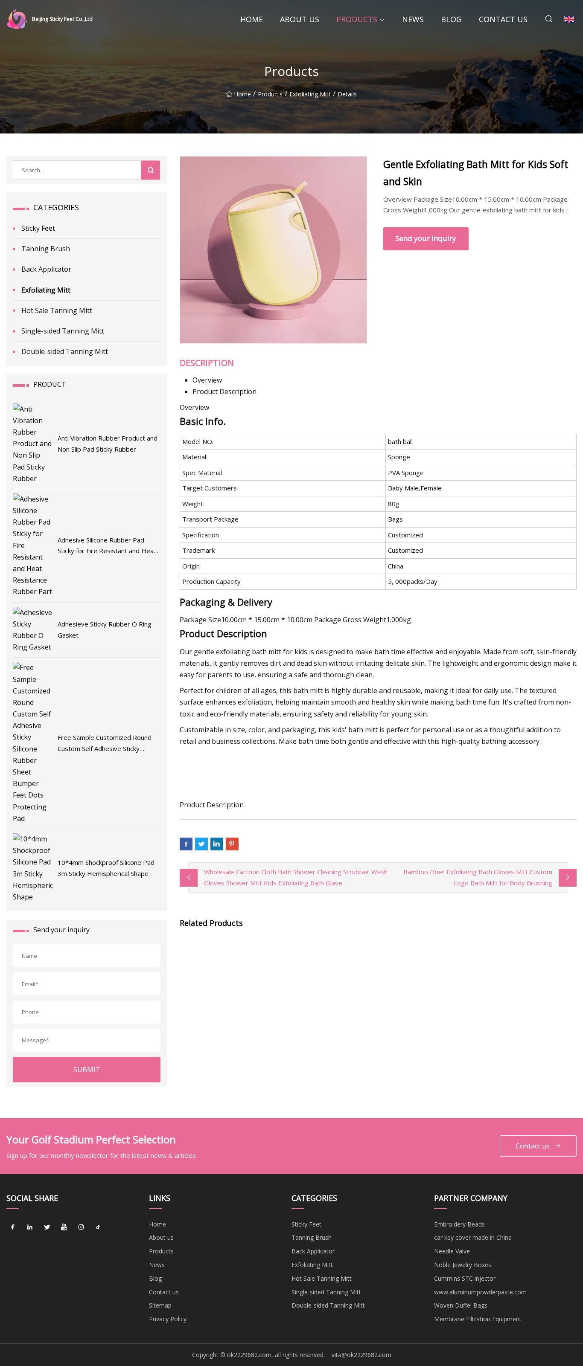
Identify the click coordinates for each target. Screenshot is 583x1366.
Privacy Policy (168, 1319)
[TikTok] (98, 1227)
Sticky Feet (38, 228)
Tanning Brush (45, 248)
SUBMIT (86, 1069)
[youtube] (64, 1227)
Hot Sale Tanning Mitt (56, 310)
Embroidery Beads (459, 1224)
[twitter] (47, 1227)
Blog (451, 19)
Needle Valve (452, 1251)
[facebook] (12, 1227)
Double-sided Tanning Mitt (64, 351)
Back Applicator (46, 269)
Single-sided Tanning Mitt (62, 331)
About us (299, 19)
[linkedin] (29, 1227)
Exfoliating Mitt (310, 94)
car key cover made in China (473, 1237)
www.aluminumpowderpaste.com (480, 1292)
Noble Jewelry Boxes (462, 1265)
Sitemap (160, 1305)
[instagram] (81, 1227)
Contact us (503, 19)
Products (356, 19)
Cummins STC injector (465, 1278)
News (413, 19)
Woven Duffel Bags (460, 1305)
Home (251, 19)
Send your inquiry (426, 238)
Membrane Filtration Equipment (478, 1319)
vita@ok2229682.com (361, 1355)
